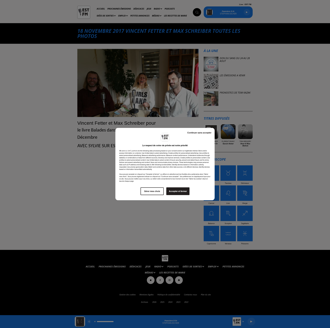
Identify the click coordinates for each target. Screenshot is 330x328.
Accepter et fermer (178, 191)
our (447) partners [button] (131, 151)
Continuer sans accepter (199, 132)
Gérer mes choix (152, 191)
